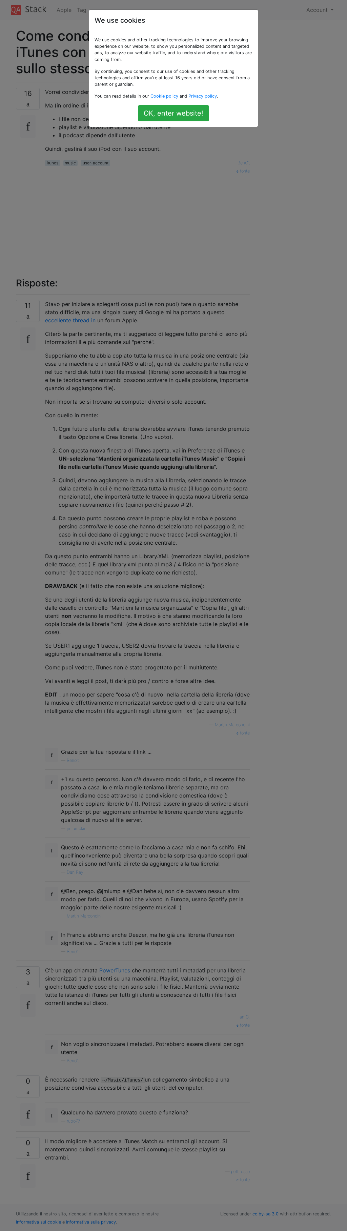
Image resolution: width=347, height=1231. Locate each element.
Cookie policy (164, 96)
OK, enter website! (173, 113)
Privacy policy (202, 96)
